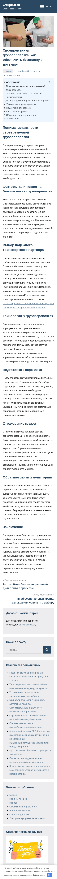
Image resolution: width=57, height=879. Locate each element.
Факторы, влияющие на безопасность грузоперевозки (26, 95)
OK (49, 875)
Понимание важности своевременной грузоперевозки (25, 88)
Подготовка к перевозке (18, 107)
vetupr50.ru (11, 5)
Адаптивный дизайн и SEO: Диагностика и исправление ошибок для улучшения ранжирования (29, 735)
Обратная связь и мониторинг (21, 115)
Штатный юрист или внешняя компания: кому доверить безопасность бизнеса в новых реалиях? (29, 770)
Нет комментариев (11, 75)
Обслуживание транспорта (23, 806)
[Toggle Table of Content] (48, 82)
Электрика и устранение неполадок (27, 818)
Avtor (35, 71)
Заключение (12, 118)
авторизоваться (27, 624)
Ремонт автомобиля (19, 810)
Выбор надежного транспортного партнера (28, 100)
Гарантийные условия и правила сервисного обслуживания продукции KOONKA (28, 676)
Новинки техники (18, 798)
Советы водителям (19, 814)
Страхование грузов (16, 111)
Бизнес (13, 795)
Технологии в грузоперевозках (22, 104)
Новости (8, 71)
